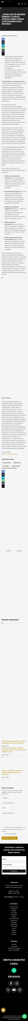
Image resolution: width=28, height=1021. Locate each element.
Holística (14, 930)
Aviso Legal (14, 946)
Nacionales (14, 909)
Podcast (14, 932)
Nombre (5, 798)
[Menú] (25, 3)
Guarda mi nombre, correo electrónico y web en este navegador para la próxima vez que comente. (13, 829)
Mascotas (14, 922)
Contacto (14, 944)
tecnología (6, 466)
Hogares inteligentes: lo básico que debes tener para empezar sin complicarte (12, 772)
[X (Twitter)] (14, 42)
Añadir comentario (8, 813)
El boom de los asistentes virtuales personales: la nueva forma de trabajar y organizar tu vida (14, 749)
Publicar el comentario (9, 838)
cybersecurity (7, 462)
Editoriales (14, 914)
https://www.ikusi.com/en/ (10, 454)
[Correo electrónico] (14, 51)
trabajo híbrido (16, 466)
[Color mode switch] (19, 3)
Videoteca (14, 934)
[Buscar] (22, 3)
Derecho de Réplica (14, 950)
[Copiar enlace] (3, 54)
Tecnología (14, 926)
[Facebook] (14, 39)
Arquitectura (14, 924)
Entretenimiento (14, 918)
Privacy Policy (13, 833)
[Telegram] (14, 45)
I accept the (10, 833)
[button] (24, 1016)
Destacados (17, 462)
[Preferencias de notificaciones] (3, 1010)
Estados (14, 910)
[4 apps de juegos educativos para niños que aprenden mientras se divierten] (14, 681)
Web (4, 808)
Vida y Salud (14, 920)
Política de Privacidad (14, 948)
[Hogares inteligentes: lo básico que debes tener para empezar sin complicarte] (14, 763)
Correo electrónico (8, 803)
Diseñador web (6, 999)
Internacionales (14, 907)
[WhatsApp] (14, 48)
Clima (14, 928)
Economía (14, 912)
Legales (14, 916)
